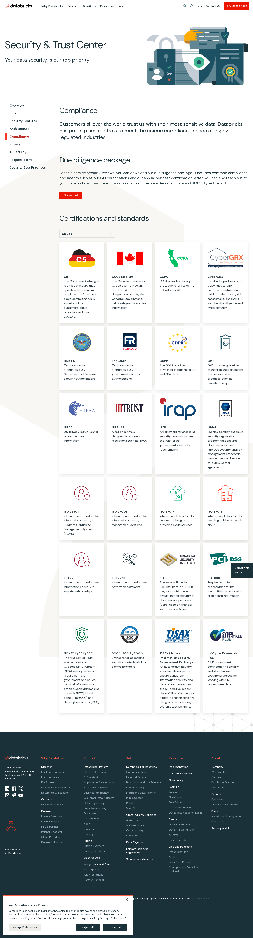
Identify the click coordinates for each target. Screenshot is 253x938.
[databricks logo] (16, 758)
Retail (129, 803)
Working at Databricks (224, 804)
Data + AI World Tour (181, 829)
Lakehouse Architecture (55, 787)
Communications (136, 772)
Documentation (178, 766)
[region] (68, 915)
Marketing (132, 835)
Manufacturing (135, 787)
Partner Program (51, 821)
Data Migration (135, 842)
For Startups (49, 782)
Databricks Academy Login (185, 812)
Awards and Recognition (226, 816)
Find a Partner (49, 826)
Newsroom (217, 821)
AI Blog (173, 857)
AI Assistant (91, 777)
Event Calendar (178, 840)
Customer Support (180, 773)
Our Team (217, 777)
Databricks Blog (178, 851)
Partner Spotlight (51, 831)
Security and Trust (222, 828)
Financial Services (137, 777)
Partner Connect (94, 879)
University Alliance (180, 807)
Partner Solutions (51, 842)
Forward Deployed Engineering (137, 850)
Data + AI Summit (179, 824)
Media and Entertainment (141, 792)
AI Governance (135, 825)
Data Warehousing (95, 808)
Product (73, 6)
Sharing (88, 834)
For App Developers (53, 772)
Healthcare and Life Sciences (144, 782)
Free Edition (176, 802)
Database (90, 813)
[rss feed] (7, 795)
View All (131, 808)
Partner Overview (51, 816)
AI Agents (132, 820)
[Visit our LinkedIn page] (7, 788)
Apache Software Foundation (194, 898)
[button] (191, 6)
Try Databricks (237, 6)
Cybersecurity (135, 830)
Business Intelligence (96, 792)
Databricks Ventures (223, 782)
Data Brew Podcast (180, 862)
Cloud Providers (51, 837)
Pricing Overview (94, 846)
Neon (87, 823)
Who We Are (219, 772)
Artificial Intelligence (96, 787)
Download (71, 195)
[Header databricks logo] (18, 6)
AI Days (173, 834)
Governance (91, 818)
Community (176, 780)
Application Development (99, 782)
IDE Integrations (93, 874)
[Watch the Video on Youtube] (20, 795)
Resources (107, 6)
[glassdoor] (14, 795)
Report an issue (241, 570)
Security (89, 829)
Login (200, 6)
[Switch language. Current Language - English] (185, 6)
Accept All (115, 927)
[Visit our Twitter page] (20, 788)
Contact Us (213, 6)
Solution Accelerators (139, 859)
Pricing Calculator (94, 851)
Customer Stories (52, 804)
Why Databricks (52, 6)
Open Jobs (218, 799)
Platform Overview (95, 772)
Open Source (92, 857)
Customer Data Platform (99, 798)
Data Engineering (94, 803)
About (123, 6)
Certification (176, 797)
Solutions (89, 6)
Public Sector (134, 798)
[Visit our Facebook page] (14, 788)
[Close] (127, 900)
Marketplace (91, 869)
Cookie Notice (87, 914)
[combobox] (87, 234)
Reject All (87, 927)
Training (173, 792)
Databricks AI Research (55, 792)
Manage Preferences (25, 927)
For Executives (50, 777)
